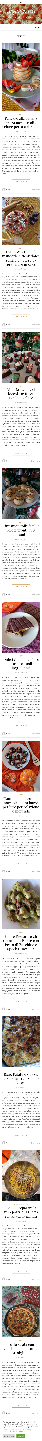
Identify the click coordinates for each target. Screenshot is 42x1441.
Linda (8, 189)
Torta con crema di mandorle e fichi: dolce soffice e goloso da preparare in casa (21, 258)
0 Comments (35, 189)
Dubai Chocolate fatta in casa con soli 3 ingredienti (21, 663)
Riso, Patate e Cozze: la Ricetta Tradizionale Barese (21, 1078)
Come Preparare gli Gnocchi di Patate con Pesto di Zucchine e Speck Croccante (21, 942)
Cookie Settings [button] (9, 1436)
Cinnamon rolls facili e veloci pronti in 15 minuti (21, 530)
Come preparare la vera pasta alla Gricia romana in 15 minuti (21, 1211)
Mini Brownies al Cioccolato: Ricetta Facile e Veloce (21, 393)
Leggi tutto (21, 182)
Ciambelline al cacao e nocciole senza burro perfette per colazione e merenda (21, 804)
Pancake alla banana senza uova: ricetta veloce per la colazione (21, 122)
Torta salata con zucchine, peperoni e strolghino (21, 1348)
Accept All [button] (21, 1436)
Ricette (21, 115)
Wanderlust (21, 12)
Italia (17, 1204)
